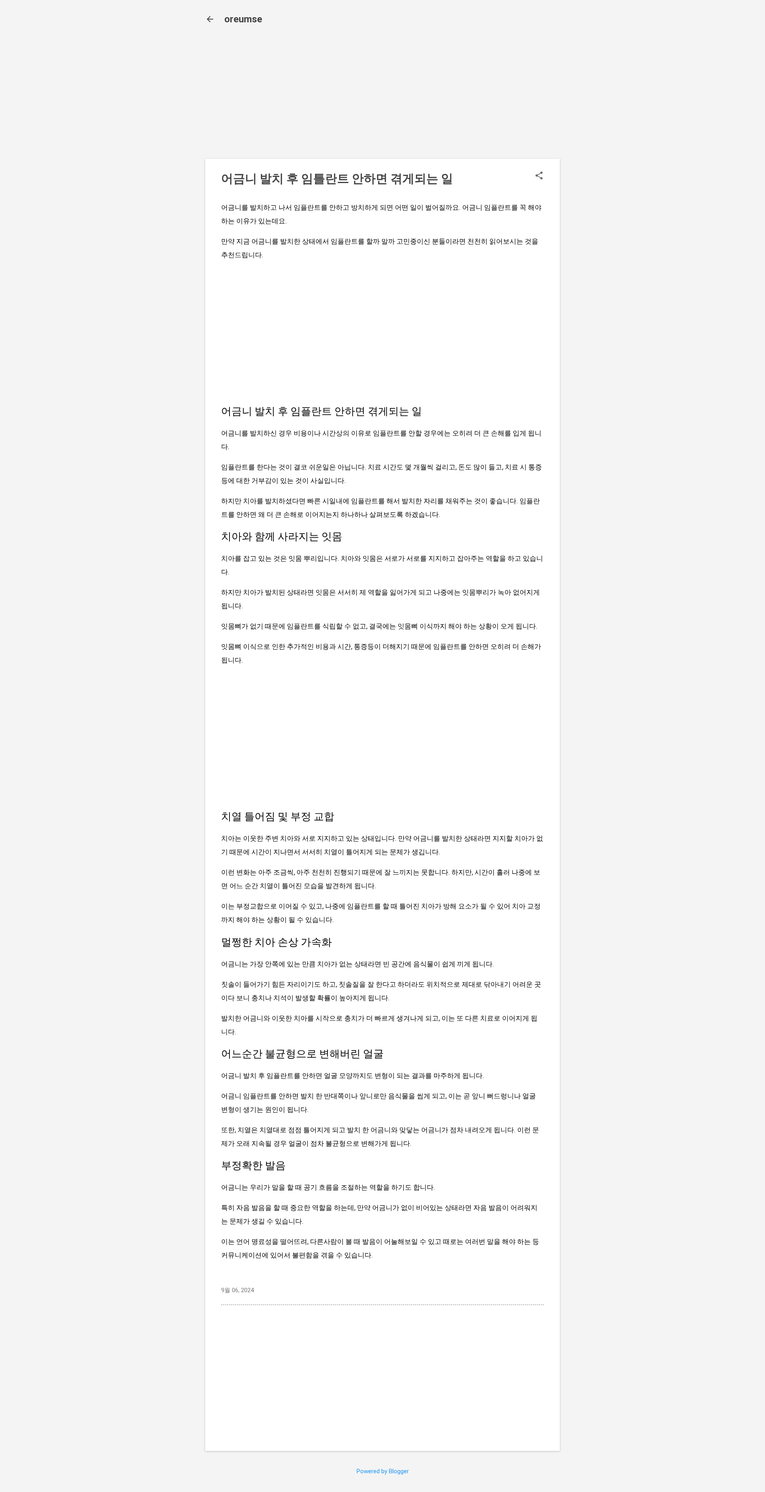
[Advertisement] (382, 96)
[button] (539, 176)
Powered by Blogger (383, 1471)
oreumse (243, 19)
